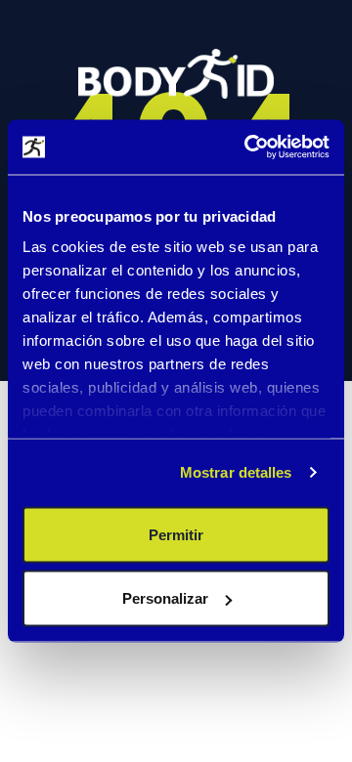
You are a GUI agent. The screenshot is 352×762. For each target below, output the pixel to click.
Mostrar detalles (236, 472)
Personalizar (165, 598)
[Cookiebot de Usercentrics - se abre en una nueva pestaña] (248, 147)
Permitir (176, 534)
